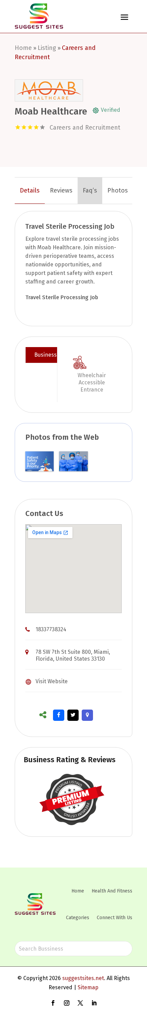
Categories (77, 918)
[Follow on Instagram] (66, 1002)
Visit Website (52, 681)
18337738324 (51, 629)
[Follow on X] (80, 1002)
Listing (47, 48)
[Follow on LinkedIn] (94, 1002)
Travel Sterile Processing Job (61, 297)
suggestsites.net (83, 978)
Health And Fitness (112, 891)
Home (23, 48)
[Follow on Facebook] (53, 1002)
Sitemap (88, 987)
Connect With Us (114, 918)
